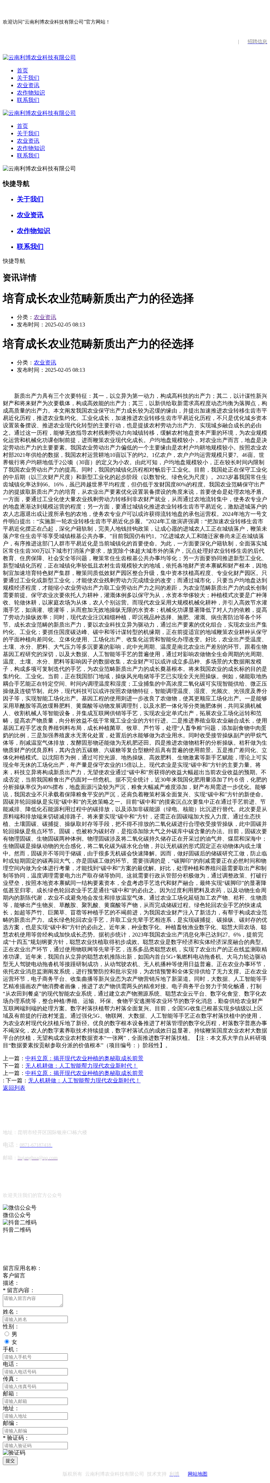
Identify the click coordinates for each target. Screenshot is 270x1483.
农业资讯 (28, 85)
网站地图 (197, 1474)
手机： (11, 1349)
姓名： (11, 1312)
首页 (22, 70)
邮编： (11, 1423)
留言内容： (19, 1290)
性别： (11, 1326)
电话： (11, 1364)
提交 (10, 1460)
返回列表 (14, 1088)
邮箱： (11, 1394)
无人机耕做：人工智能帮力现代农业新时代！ (81, 1066)
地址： (11, 1408)
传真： (11, 1379)
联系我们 (28, 100)
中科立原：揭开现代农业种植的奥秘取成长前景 (84, 1058)
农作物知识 (31, 93)
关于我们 (28, 78)
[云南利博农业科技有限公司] (39, 57)
